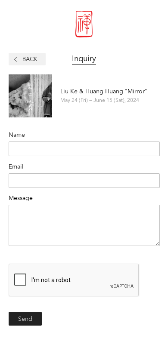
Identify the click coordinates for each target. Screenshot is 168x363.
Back (29, 59)
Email (16, 166)
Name (17, 134)
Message (21, 197)
